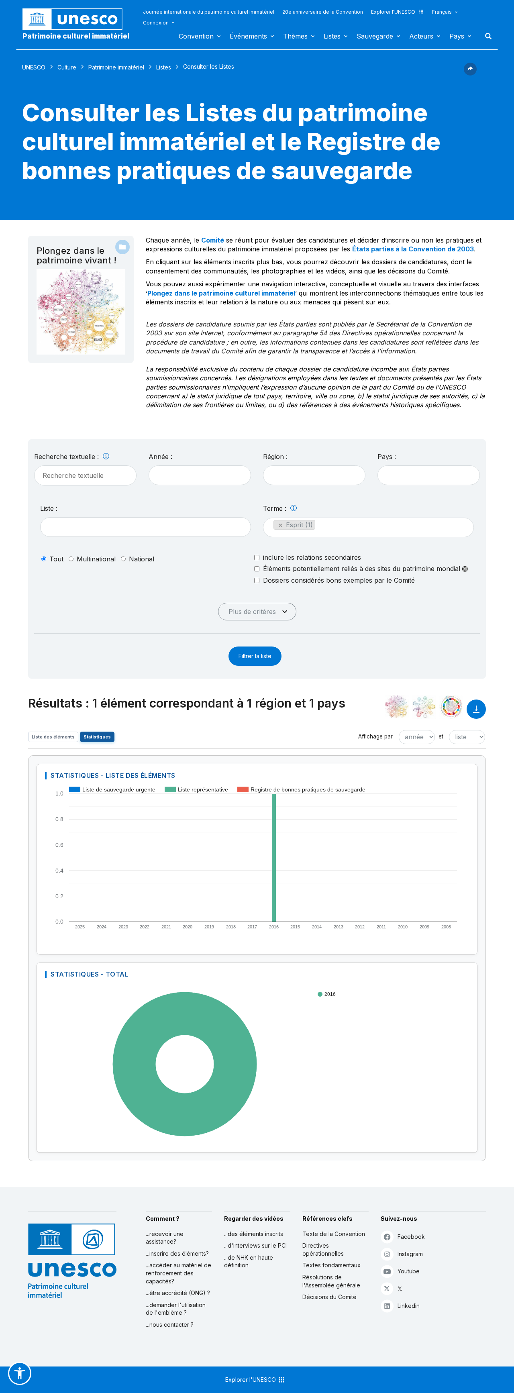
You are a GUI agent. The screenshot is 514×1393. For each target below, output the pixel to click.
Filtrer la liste (255, 656)
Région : (275, 457)
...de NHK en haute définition (248, 1261)
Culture (66, 67)
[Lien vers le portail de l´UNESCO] (76, 19)
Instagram (410, 1253)
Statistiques (97, 737)
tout (56, 559)
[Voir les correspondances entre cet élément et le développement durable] (451, 707)
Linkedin (409, 1305)
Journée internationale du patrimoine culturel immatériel (208, 12)
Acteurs (421, 36)
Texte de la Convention (333, 1233)
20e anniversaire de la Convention (322, 12)
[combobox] (200, 475)
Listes (332, 36)
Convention (196, 36)
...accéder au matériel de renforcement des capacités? (178, 1273)
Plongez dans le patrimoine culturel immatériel (221, 293)
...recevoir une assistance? (165, 1237)
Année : (160, 457)
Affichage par (375, 736)
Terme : (275, 508)
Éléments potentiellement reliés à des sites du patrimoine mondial (362, 569)
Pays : (386, 457)
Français (442, 12)
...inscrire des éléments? (177, 1253)
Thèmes (295, 36)
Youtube (409, 1271)
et (441, 736)
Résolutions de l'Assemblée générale (331, 1281)
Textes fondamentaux (331, 1265)
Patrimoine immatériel (116, 67)
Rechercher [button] (486, 36)
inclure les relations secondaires (312, 557)
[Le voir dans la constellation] (397, 707)
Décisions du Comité (329, 1296)
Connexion (156, 23)
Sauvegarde (375, 36)
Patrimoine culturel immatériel (75, 36)
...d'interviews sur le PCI (255, 1245)
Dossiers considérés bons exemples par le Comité (339, 580)
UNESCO (33, 67)
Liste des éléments (53, 737)
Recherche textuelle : (67, 457)
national (141, 559)
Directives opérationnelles (323, 1249)
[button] (470, 73)
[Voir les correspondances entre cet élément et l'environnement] (424, 707)
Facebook (411, 1236)
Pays (456, 36)
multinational (96, 559)
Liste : (48, 508)
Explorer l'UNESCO (393, 12)
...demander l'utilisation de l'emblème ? (176, 1308)
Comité (212, 240)
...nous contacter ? (170, 1324)
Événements (248, 36)
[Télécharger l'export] (476, 713)
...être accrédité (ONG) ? (178, 1292)
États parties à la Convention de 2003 (413, 249)
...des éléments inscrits (253, 1233)
